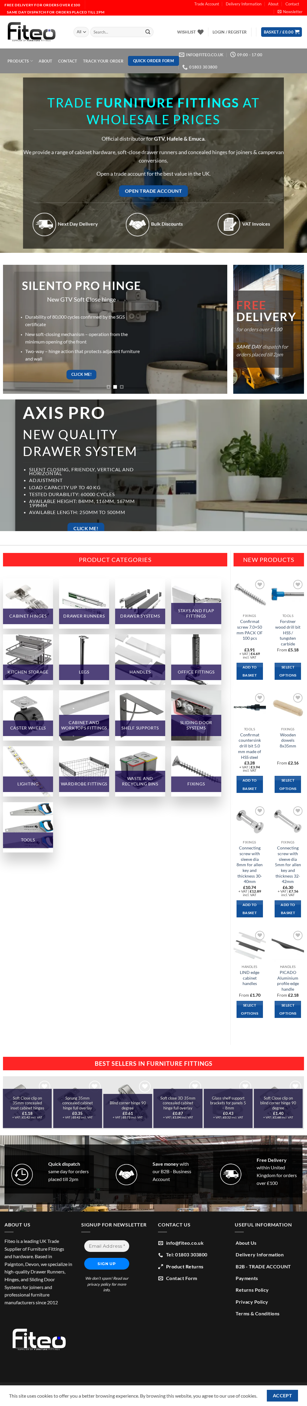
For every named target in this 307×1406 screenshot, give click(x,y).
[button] (290, 12)
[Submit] (148, 32)
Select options (287, 671)
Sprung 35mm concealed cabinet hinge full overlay (65, 1103)
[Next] (290, 1105)
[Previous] (15, 1105)
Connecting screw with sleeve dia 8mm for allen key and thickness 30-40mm (250, 864)
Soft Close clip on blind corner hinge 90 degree (266, 1103)
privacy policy (99, 1284)
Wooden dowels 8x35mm (288, 740)
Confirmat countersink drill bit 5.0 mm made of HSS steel (249, 746)
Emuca (196, 139)
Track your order (103, 61)
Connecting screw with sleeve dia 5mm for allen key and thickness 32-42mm (288, 864)
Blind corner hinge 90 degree (115, 1105)
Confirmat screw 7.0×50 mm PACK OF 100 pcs (250, 630)
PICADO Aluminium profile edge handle (288, 981)
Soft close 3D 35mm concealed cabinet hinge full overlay (165, 1103)
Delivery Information (243, 3)
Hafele (174, 139)
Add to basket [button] (250, 671)
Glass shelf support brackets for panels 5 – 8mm (216, 1103)
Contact (292, 3)
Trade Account (206, 3)
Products (18, 61)
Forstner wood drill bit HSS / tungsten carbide (287, 632)
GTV (159, 139)
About (273, 3)
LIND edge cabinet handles (249, 978)
